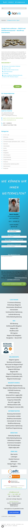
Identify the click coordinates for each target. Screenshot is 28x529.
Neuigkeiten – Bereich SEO (14, 338)
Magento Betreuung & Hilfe (14, 367)
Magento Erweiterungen (14, 379)
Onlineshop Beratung (14, 435)
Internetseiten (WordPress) (14, 307)
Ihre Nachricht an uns (14, 254)
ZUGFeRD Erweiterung (14, 390)
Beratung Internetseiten (14, 414)
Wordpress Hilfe (5, 76)
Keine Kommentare (8, 71)
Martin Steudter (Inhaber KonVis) (11, 69)
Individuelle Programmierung (14, 385)
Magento (5, 150)
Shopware (5, 161)
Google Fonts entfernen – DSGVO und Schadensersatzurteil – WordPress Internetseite (13, 30)
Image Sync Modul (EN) (14, 400)
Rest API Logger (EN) (14, 402)
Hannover (5, 143)
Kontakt (10, 525)
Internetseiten (12, 66)
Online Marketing (7, 157)
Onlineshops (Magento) (14, 305)
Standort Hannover (14, 459)
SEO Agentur (14, 333)
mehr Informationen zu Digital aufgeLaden (14, 487)
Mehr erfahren (5, 62)
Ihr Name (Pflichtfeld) (14, 235)
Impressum (15, 525)
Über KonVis (14, 454)
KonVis (5, 148)
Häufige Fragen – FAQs (14, 464)
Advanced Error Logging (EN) (14, 395)
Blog (22, 524)
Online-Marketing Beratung (14, 317)
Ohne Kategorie (6, 155)
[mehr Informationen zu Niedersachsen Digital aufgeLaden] (14, 482)
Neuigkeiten (6, 152)
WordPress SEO (14, 330)
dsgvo (5, 75)
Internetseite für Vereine (14, 421)
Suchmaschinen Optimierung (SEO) (11, 164)
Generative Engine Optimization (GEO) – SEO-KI (13, 141)
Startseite (3, 20)
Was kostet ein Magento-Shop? (14, 364)
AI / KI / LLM (6, 134)
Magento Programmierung (14, 374)
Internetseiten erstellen (14, 416)
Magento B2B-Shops (14, 369)
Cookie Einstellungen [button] (14, 512)
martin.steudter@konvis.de (9, 120)
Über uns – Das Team (11, 524)
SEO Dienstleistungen (14, 445)
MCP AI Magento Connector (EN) (14, 407)
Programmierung (7, 159)
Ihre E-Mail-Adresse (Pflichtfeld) (14, 240)
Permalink (6, 73)
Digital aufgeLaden (14, 447)
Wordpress (17, 66)
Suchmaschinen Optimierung (14, 312)
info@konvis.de (21, 2)
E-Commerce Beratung (8, 139)
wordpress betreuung (17, 75)
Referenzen (14, 461)
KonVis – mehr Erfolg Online (10, 516)
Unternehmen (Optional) (14, 244)
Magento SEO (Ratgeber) (14, 335)
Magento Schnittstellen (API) (14, 376)
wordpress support (14, 76)
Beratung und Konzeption (14, 362)
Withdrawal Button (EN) (14, 404)
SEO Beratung (14, 323)
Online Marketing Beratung (14, 438)
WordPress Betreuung (14, 423)
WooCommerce (6, 166)
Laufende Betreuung (14, 314)
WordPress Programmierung (14, 428)
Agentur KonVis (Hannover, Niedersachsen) (13, 118)
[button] (2, 526)
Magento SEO (14, 328)
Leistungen (14, 456)
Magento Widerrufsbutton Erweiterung (14, 388)
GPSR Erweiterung (14, 393)
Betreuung (6, 66)
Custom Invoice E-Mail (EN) (14, 397)
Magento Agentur (14, 360)
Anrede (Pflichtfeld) (14, 229)
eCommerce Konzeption (14, 443)
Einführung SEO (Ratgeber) (14, 326)
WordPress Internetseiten (14, 418)
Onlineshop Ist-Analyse (14, 440)
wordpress (9, 75)
